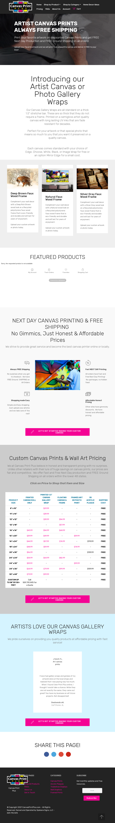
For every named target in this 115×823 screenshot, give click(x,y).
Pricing (39, 9)
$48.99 (30, 547)
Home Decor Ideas (91, 5)
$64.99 (46, 558)
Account (66, 9)
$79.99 (46, 569)
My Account (32, 272)
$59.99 (77, 536)
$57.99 (62, 525)
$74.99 (62, 541)
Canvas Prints (57, 781)
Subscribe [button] (92, 798)
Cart (81, 9)
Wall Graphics (56, 790)
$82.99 (62, 558)
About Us (56, 9)
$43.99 (30, 530)
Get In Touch (29, 793)
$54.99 (62, 519)
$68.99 (62, 530)
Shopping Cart (83, 272)
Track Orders (49, 272)
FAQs (47, 9)
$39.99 (46, 514)
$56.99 (30, 552)
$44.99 (30, 541)
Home (39, 5)
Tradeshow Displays (59, 787)
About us (28, 790)
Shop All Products (31, 784)
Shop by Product (51, 5)
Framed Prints (56, 793)
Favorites (66, 272)
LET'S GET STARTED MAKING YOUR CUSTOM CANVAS (59, 432)
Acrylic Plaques (57, 784)
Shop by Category (71, 5)
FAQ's (26, 787)
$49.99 (46, 536)
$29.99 (46, 508)
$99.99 (77, 563)
